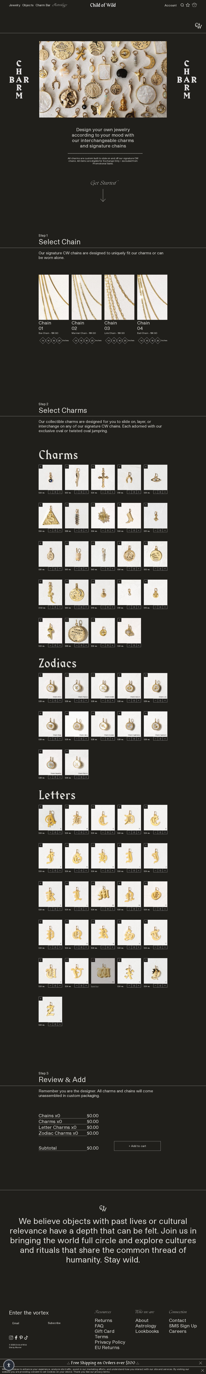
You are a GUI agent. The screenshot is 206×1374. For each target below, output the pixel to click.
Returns (103, 1320)
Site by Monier (15, 1347)
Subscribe (54, 1323)
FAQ (99, 1325)
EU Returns (107, 1347)
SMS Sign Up (183, 1325)
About (141, 1320)
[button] (8, 1365)
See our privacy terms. (98, 1371)
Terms (101, 1336)
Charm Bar (43, 5)
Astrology (59, 5)
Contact (177, 1320)
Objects (28, 5)
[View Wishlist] (188, 5)
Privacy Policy (110, 1341)
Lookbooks (147, 1331)
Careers (177, 1331)
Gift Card (104, 1331)
